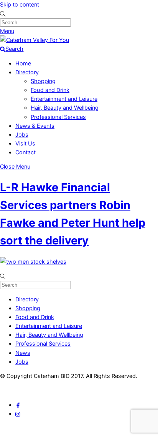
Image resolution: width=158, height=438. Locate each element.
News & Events (34, 125)
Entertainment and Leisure (64, 98)
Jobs (21, 134)
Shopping (43, 81)
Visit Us (25, 143)
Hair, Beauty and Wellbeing (65, 107)
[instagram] (18, 413)
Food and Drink (50, 90)
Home (23, 63)
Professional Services (58, 117)
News (22, 352)
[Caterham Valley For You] (34, 40)
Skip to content (19, 4)
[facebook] (18, 404)
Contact (25, 152)
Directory (27, 72)
